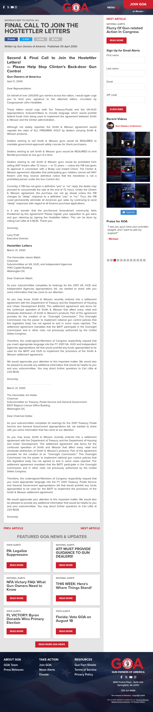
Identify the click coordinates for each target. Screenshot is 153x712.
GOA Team (11, 665)
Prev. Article (13, 528)
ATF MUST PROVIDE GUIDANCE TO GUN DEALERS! (73, 552)
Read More (16, 565)
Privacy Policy (84, 674)
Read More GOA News (52, 644)
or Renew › (138, 11)
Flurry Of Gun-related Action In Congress (125, 30)
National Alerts (65, 545)
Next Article (90, 528)
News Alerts (47, 670)
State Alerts (14, 545)
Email (41, 39)
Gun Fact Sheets (85, 665)
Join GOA (138, 4)
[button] (108, 260)
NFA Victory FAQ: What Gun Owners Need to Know (26, 586)
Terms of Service (86, 670)
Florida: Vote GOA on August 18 (73, 619)
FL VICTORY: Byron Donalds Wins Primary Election (25, 619)
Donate (44, 674)
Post (26, 39)
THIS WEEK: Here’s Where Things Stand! (74, 586)
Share (12, 39)
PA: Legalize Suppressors (17, 553)
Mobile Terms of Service (120, 702)
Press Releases (13, 670)
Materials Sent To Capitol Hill (22, 20)
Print (56, 39)
